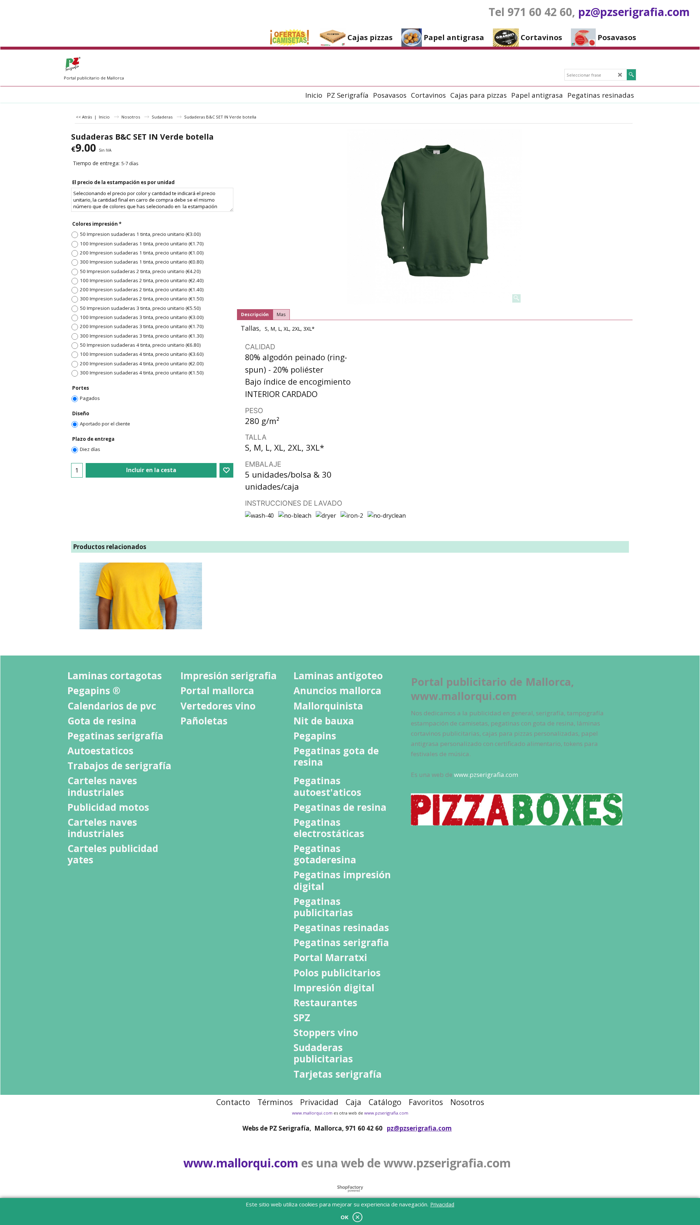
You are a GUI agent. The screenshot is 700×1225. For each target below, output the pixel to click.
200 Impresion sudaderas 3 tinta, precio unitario (142, 326)
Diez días (90, 449)
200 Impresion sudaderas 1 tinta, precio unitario (142, 252)
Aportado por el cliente (105, 423)
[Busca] (631, 74)
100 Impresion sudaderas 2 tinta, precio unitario (142, 280)
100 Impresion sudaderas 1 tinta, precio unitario (142, 243)
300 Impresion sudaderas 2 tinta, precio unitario (142, 298)
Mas (281, 314)
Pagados (90, 398)
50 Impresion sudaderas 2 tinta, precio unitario (140, 271)
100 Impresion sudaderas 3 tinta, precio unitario (142, 317)
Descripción (255, 314)
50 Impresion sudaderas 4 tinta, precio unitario (140, 345)
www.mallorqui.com (312, 1113)
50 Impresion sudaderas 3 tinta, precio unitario (140, 308)
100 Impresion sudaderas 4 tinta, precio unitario (142, 354)
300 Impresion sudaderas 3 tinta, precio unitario (142, 335)
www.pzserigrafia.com (386, 1113)
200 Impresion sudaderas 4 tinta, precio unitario (142, 363)
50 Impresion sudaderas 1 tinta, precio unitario (140, 234)
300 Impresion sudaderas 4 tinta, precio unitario (142, 372)
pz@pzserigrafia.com (634, 11)
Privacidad (442, 1204)
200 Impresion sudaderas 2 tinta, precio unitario (142, 289)
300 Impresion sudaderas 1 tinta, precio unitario (142, 261)
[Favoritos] (226, 470)
